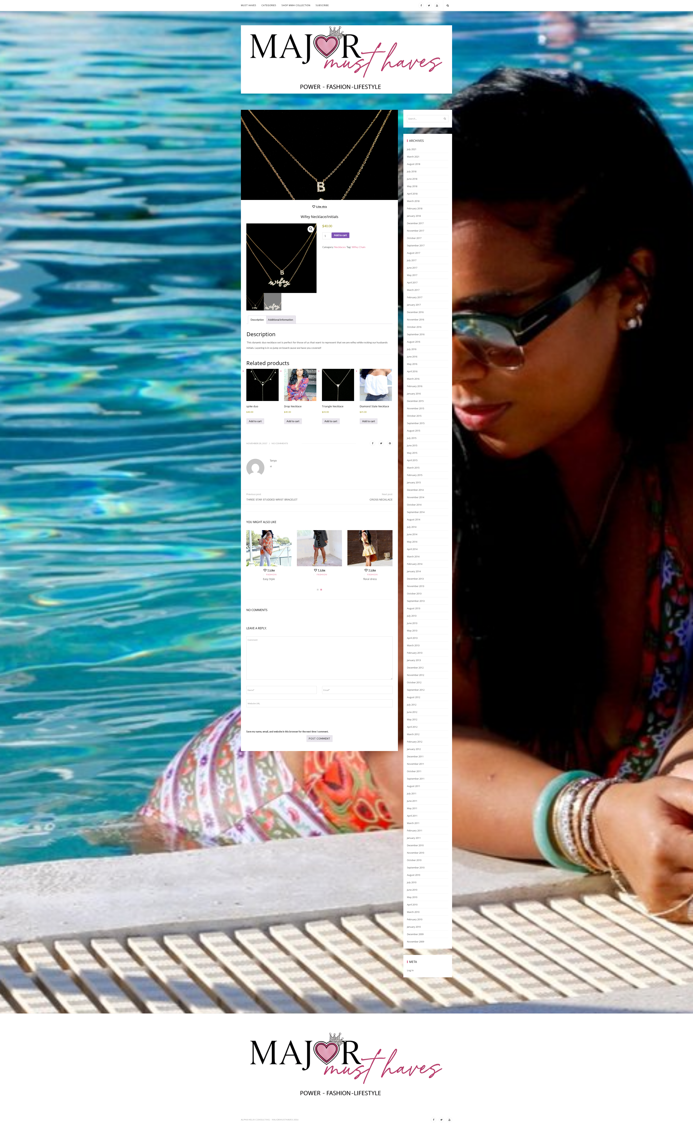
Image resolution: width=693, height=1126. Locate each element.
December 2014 (415, 489)
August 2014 (413, 519)
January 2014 (414, 571)
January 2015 (414, 482)
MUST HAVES (248, 5)
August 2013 (413, 608)
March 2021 (413, 156)
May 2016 (412, 364)
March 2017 (413, 290)
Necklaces (340, 247)
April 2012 (412, 726)
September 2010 (415, 867)
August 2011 (413, 786)
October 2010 (414, 860)
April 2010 (412, 904)
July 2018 (411, 171)
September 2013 (415, 601)
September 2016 (415, 334)
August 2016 (413, 341)
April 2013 (412, 638)
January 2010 (414, 926)
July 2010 (411, 882)
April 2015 (412, 460)
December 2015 (415, 401)
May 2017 (412, 275)
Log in (410, 970)
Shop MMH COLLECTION (296, 5)
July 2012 (411, 704)
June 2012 (412, 712)
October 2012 (414, 682)
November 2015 (415, 408)
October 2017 (414, 238)
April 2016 (412, 371)
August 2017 (413, 252)
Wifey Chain (358, 247)
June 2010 (412, 889)
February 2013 (414, 652)
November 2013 (415, 586)
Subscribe (322, 5)
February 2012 (414, 741)
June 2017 (412, 267)
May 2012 (412, 719)
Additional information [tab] (280, 319)
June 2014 (412, 534)
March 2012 (413, 734)
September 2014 (415, 512)
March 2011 (413, 823)
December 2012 (415, 667)
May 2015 (412, 452)
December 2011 (415, 756)
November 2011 (415, 763)
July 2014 (411, 527)
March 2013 (413, 645)
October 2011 (414, 771)
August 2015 (413, 430)
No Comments (280, 443)
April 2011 (412, 815)
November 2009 (415, 941)
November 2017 (415, 230)
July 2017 (411, 260)
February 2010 (414, 919)
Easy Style (269, 579)
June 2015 (412, 445)
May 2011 (412, 808)
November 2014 (415, 497)
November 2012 (415, 675)
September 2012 (415, 689)
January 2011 (414, 838)
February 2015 (414, 475)
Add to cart (340, 235)
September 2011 (415, 778)
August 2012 (413, 697)
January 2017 (414, 304)
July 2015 (411, 438)
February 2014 (414, 564)
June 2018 (412, 178)
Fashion (271, 574)
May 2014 (412, 541)
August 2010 (413, 875)
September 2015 (415, 423)
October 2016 (414, 327)
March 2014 (413, 556)
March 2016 (413, 378)
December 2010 (415, 845)
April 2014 (412, 549)
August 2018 (413, 164)
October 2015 (414, 415)
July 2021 (411, 149)
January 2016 (414, 393)
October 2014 (414, 504)
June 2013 (412, 623)
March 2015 (413, 467)
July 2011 (411, 793)
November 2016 (415, 319)
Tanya (273, 460)
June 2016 (412, 356)
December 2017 (415, 223)
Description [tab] (257, 319)
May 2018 (412, 186)
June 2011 (412, 801)
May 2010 (412, 897)
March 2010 (413, 912)
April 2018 (412, 193)
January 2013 (414, 660)
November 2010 (415, 852)
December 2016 (415, 312)
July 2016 (411, 349)
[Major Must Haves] (346, 59)
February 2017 (414, 297)
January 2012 (414, 749)
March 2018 (413, 201)
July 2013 (411, 615)
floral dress (370, 579)
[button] (311, 229)
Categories (268, 5)
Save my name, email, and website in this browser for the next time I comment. (287, 731)
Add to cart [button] (255, 421)
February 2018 (414, 208)
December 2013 (415, 578)
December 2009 (415, 934)
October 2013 (414, 593)
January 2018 (414, 215)
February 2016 (414, 386)
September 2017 (415, 245)
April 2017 (412, 282)
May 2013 (412, 630)
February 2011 (414, 830)
